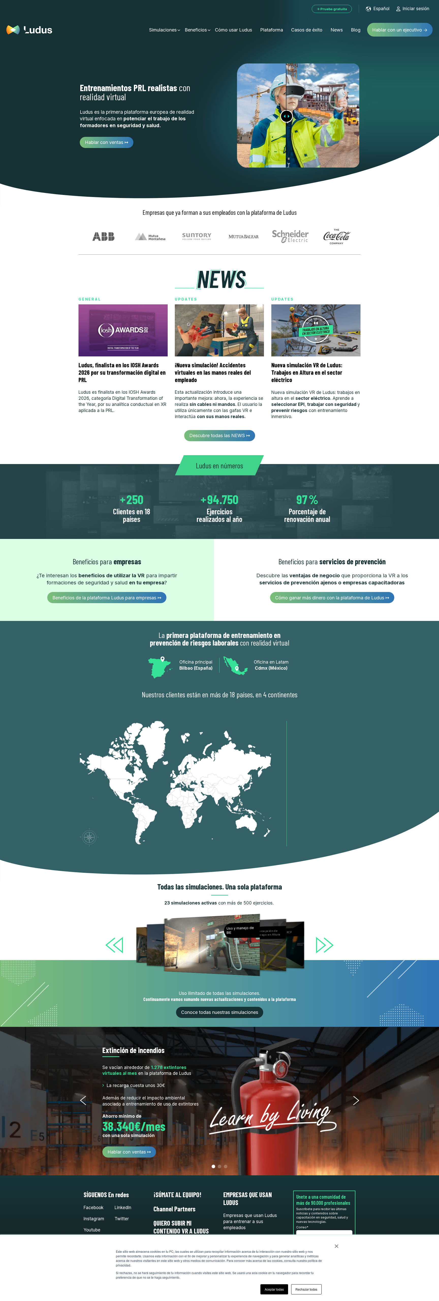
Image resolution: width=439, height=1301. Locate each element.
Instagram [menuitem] (94, 1218)
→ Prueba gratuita (332, 9)
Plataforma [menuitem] (271, 29)
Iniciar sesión (416, 8)
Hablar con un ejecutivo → (400, 29)
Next (356, 1100)
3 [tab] (225, 1166)
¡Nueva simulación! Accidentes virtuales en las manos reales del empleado (213, 372)
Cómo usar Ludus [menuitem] (233, 29)
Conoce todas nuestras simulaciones (219, 1012)
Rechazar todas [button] (306, 1289)
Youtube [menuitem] (92, 1229)
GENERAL (90, 299)
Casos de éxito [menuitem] (306, 29)
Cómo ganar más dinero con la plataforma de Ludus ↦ (332, 597)
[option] (212, 945)
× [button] (336, 1244)
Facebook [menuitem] (93, 1207)
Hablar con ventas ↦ (106, 142)
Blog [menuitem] (355, 29)
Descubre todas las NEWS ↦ (219, 435)
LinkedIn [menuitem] (123, 1207)
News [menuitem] (337, 29)
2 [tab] (219, 1166)
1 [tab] (213, 1166)
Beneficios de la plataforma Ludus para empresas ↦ (106, 597)
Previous (83, 1100)
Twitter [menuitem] (122, 1218)
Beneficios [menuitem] (196, 29)
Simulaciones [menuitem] (163, 29)
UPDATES (186, 299)
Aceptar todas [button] (274, 1289)
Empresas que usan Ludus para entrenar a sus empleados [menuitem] (250, 1221)
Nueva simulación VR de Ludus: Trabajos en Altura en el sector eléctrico (306, 372)
